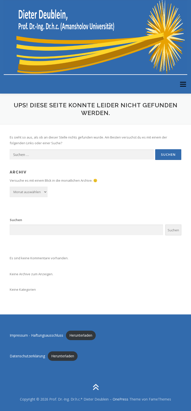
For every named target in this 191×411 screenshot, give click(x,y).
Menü (183, 84)
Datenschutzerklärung (27, 356)
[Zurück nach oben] (95, 388)
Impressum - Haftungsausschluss (36, 335)
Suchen (16, 220)
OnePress (120, 399)
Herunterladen (80, 335)
